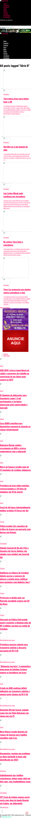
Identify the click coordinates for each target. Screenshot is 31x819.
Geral (5, 9)
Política (5, 14)
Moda (5, 10)
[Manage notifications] (27, 813)
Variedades (6, 17)
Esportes (6, 7)
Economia (6, 5)
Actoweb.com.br (6, 817)
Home (5, 4)
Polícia (5, 12)
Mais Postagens (5, 307)
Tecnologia (6, 15)
